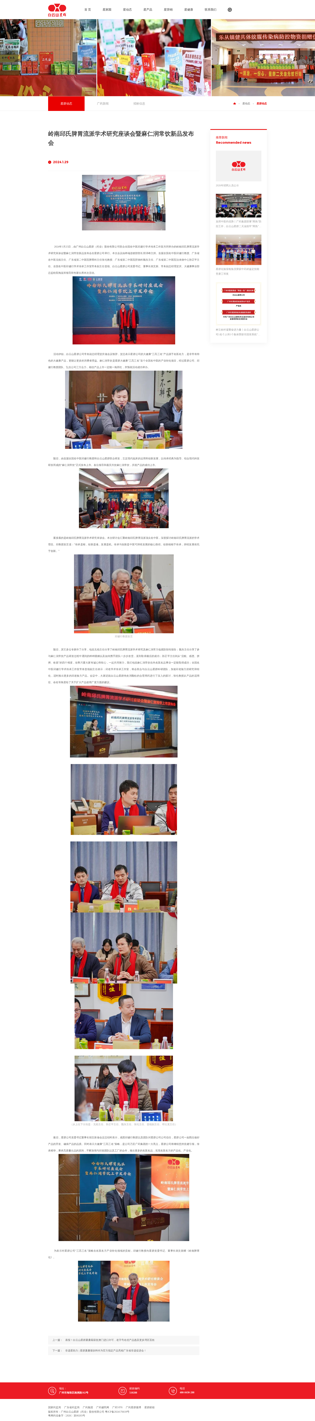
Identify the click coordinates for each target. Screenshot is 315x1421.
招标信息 (139, 103)
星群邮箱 (149, 1407)
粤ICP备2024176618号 (117, 1411)
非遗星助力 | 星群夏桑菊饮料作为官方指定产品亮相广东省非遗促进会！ (105, 1350)
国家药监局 (54, 1407)
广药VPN (117, 1407)
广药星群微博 (133, 1407)
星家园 (107, 9)
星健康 (188, 9)
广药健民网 (102, 1407)
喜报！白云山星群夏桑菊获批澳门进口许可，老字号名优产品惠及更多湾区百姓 (110, 1340)
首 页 (87, 9)
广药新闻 (103, 103)
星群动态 (66, 103)
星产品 (147, 9)
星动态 (127, 9)
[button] (306, 57)
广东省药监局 (71, 1407)
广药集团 (88, 1407)
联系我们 (210, 9)
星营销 (168, 9)
